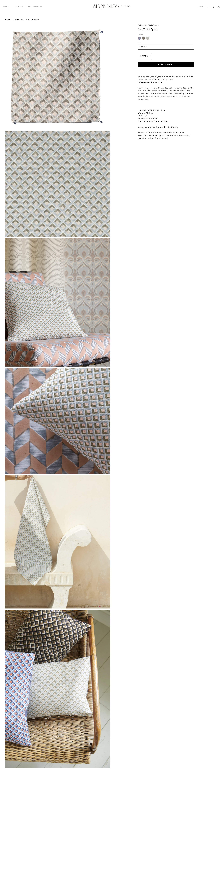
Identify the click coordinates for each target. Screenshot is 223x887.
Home (7, 19)
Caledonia (19, 19)
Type (140, 42)
